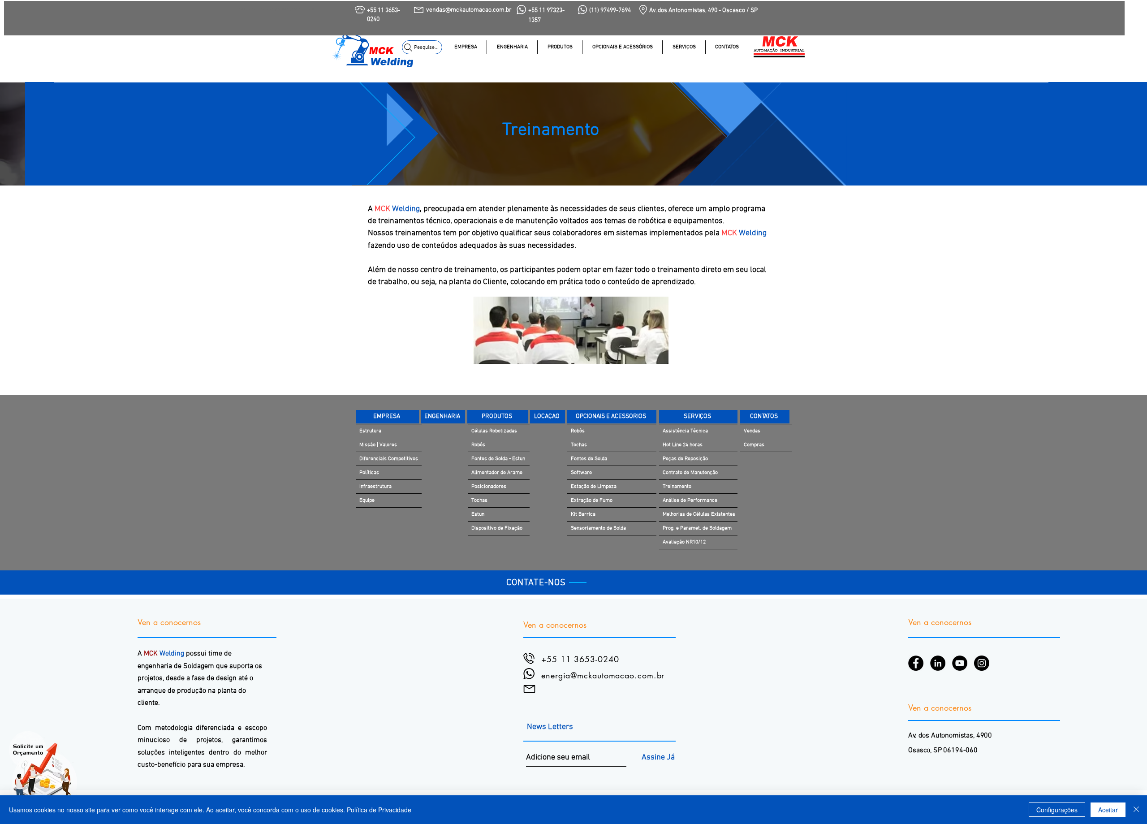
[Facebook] (915, 663)
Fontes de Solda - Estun (498, 459)
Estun (477, 514)
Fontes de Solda (589, 459)
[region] (546, 53)
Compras (754, 445)
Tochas (479, 500)
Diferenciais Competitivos (388, 459)
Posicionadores (488, 486)
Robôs (478, 445)
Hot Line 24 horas (683, 445)
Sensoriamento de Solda (598, 528)
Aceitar (1108, 809)
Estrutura (370, 431)
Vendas (752, 431)
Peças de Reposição (685, 459)
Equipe (367, 500)
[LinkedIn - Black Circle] (937, 663)
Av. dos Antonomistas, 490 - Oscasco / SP (703, 10)
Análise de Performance (690, 500)
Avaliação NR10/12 (684, 542)
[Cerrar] (1136, 809)
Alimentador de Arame (496, 473)
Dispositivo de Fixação (496, 528)
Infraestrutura (375, 486)
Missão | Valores (378, 445)
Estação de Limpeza (594, 486)
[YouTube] (959, 663)
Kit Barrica (583, 514)
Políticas (369, 473)
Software (581, 473)
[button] (683, 47)
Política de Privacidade (379, 809)
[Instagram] (981, 663)
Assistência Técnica (685, 431)
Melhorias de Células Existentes (699, 514)
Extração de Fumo (591, 500)
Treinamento (677, 486)
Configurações (1057, 809)
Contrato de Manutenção (690, 473)
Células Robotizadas (494, 431)
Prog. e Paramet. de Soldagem (697, 528)
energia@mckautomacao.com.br (602, 675)
